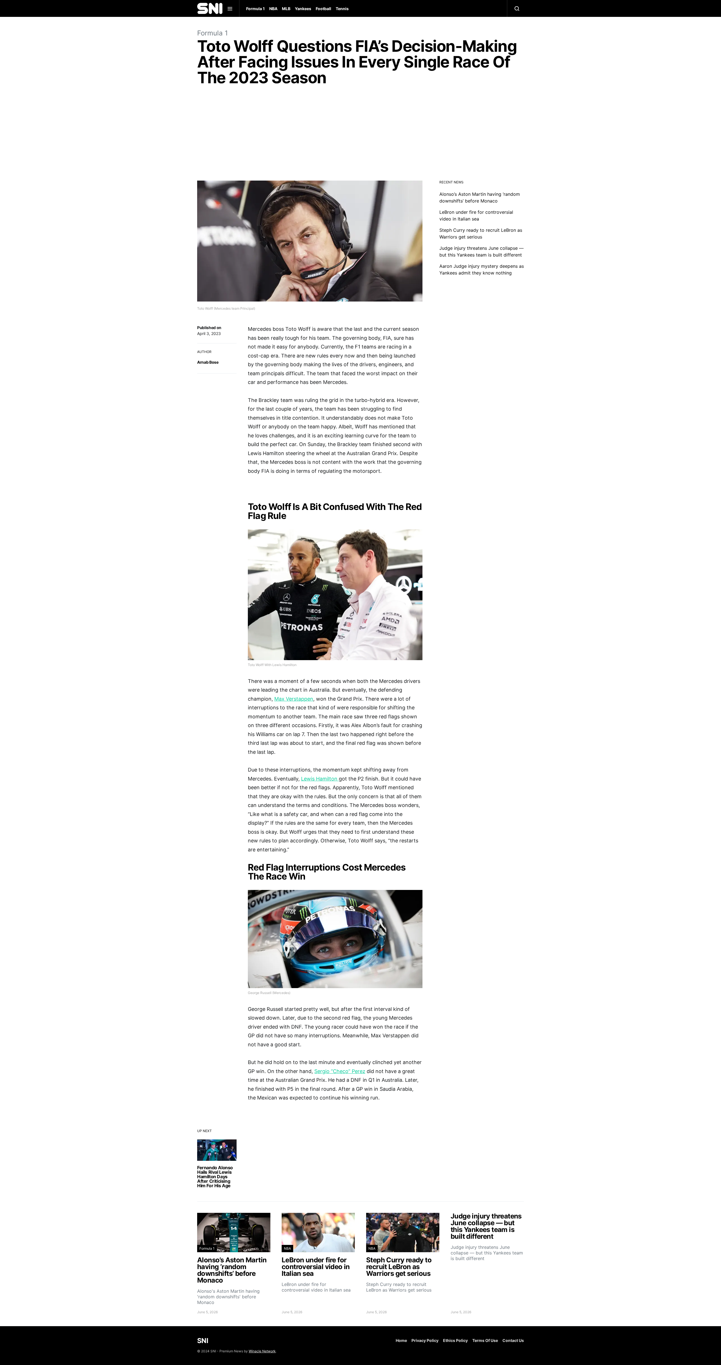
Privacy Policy (425, 1340)
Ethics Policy (455, 1340)
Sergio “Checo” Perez (339, 1071)
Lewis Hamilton (320, 779)
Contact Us (513, 1340)
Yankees (303, 8)
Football (323, 8)
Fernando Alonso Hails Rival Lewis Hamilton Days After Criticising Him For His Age (215, 1176)
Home (401, 1340)
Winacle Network (262, 1351)
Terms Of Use (485, 1340)
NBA (273, 8)
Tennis (342, 8)
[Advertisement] (360, 134)
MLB (286, 8)
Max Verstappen (293, 699)
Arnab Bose (208, 362)
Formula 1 (255, 8)
